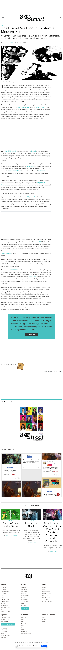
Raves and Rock (31, 525)
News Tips (25, 608)
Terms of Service (5, 611)
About (3, 585)
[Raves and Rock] (31, 514)
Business (23, 605)
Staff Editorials (4, 621)
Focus (23, 619)
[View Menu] (3, 18)
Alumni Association (6, 591)
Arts (2, 25)
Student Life (24, 601)
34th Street (25, 615)
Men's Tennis (45, 595)
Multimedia (24, 631)
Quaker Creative (5, 601)
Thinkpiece (10, 521)
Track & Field (45, 599)
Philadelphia (24, 599)
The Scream (41, 171)
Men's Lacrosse (46, 591)
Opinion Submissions (8, 624)
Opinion (4, 615)
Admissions (24, 591)
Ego (22, 621)
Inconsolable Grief (15, 171)
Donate (31, 334)
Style (22, 629)
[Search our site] (60, 18)
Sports (44, 585)
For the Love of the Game (10, 525)
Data (22, 603)
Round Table (40, 107)
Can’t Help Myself (23, 107)
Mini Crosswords (5, 635)
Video (43, 621)
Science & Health (25, 595)
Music (22, 625)
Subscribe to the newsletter (52, 371)
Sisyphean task (32, 197)
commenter (30, 166)
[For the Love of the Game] (10, 514)
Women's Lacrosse (46, 593)
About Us (3, 587)
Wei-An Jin (3, 81)
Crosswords (4, 631)
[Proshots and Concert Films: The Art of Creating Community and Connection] (52, 514)
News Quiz (3, 633)
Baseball (44, 587)
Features (23, 617)
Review (31, 521)
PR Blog (3, 603)
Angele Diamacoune (7, 43)
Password (3, 637)
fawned (33, 151)
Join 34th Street (5, 599)
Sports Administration (47, 601)
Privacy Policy (4, 605)
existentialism (13, 270)
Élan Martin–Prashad (11, 535)
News (23, 585)
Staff (2, 609)
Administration (25, 589)
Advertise (3, 589)
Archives (3, 593)
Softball (44, 589)
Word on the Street (26, 633)
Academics (24, 587)
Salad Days (32, 276)
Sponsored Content (6, 607)
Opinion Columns (5, 617)
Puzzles (4, 629)
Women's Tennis (46, 597)
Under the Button (48, 615)
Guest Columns (5, 619)
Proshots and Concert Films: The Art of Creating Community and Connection (52, 532)
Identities (23, 593)
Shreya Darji (32, 543)
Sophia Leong (53, 552)
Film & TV (23, 623)
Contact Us (4, 595)
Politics (23, 597)
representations (6, 253)
